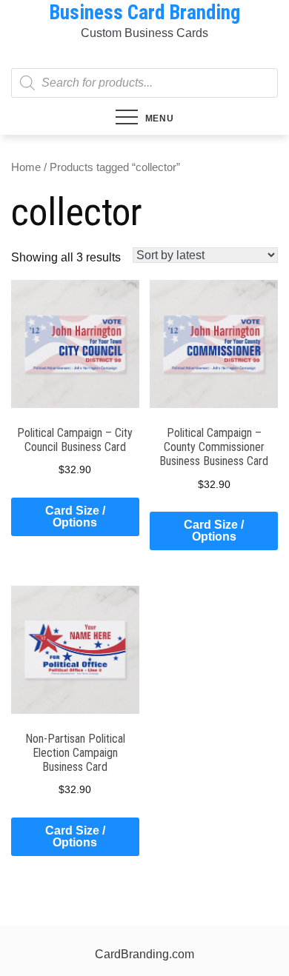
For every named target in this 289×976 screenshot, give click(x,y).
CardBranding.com (144, 954)
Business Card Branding (144, 12)
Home (26, 167)
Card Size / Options (75, 516)
